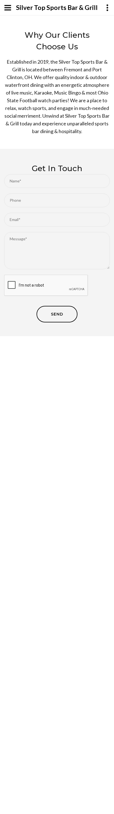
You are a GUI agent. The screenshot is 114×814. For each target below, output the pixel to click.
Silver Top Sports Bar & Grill (57, 7)
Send (57, 314)
